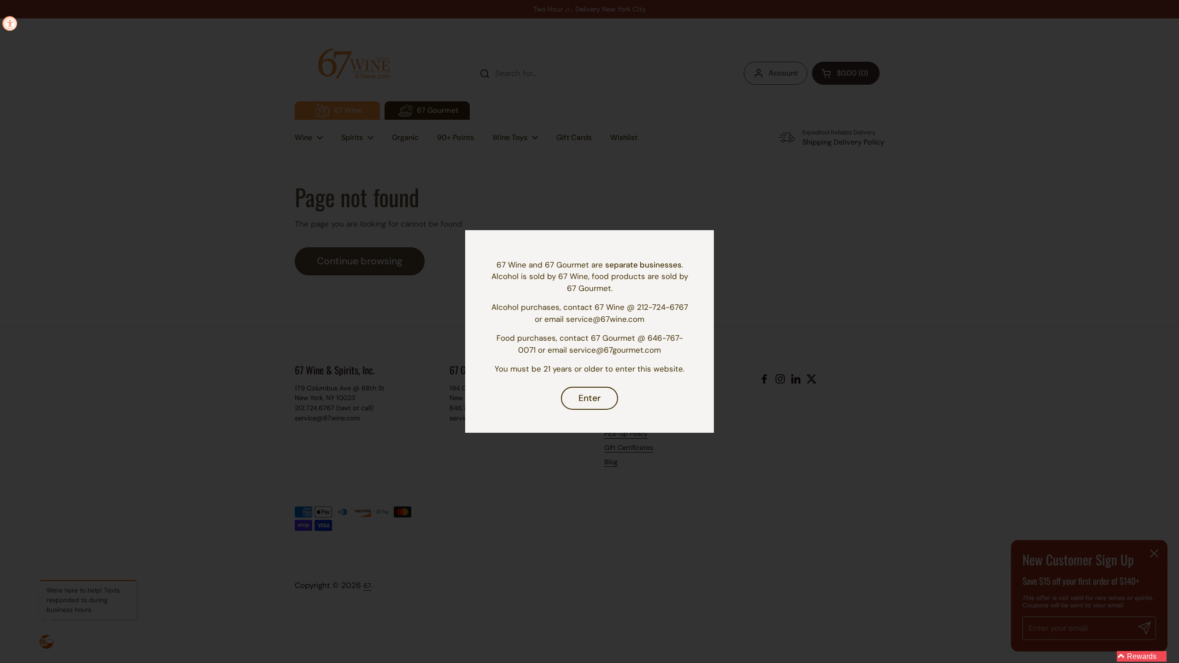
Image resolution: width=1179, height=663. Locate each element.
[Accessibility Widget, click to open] (9, 23)
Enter (589, 398)
